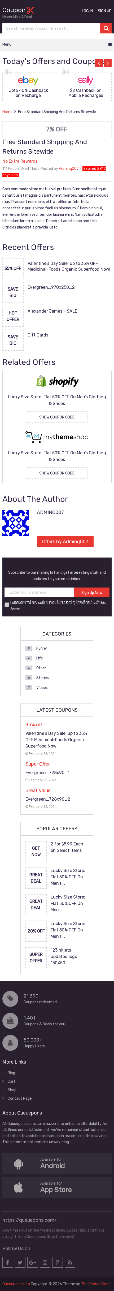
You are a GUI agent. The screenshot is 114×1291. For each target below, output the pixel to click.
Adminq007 (69, 168)
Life (39, 658)
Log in (87, 11)
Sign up (105, 11)
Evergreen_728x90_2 (47, 799)
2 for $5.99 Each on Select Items (67, 847)
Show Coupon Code (56, 417)
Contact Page (20, 1098)
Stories (42, 678)
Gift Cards (38, 335)
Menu (6, 44)
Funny (41, 648)
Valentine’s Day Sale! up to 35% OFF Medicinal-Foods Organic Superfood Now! (69, 266)
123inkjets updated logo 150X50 (64, 956)
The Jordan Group (96, 1284)
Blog (11, 1073)
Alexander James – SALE (52, 311)
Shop (12, 1090)
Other (41, 668)
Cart (11, 1081)
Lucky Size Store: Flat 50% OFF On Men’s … (68, 877)
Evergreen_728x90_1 (47, 772)
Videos (42, 687)
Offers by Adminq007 (65, 542)
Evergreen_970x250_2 (51, 287)
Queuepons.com (16, 1284)
